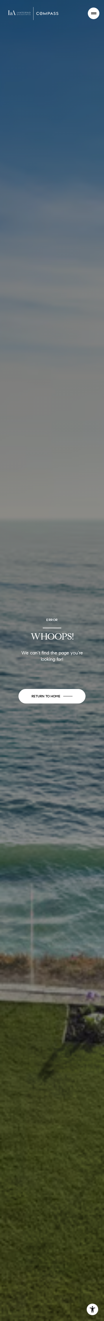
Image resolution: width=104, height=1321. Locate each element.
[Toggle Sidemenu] (93, 13)
